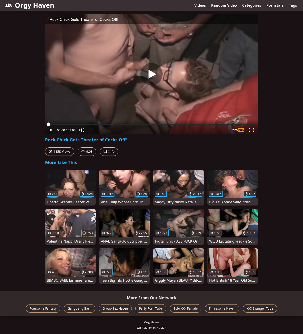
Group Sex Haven (115, 308)
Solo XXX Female (186, 308)
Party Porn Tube (151, 308)
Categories (251, 5)
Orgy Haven (34, 5)
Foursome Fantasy (43, 308)
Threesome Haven (222, 308)
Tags (293, 5)
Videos (200, 5)
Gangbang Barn (79, 308)
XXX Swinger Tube (260, 308)
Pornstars (275, 5)
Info (111, 151)
